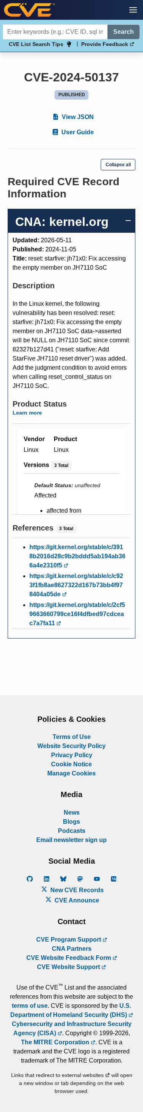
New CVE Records (76, 890)
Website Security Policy (71, 746)
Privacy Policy (71, 755)
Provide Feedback (105, 44)
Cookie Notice (71, 764)
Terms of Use (72, 737)
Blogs (71, 821)
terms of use (30, 1005)
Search (123, 32)
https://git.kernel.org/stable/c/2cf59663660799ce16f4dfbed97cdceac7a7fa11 (77, 614)
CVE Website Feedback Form (69, 958)
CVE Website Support (69, 967)
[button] (133, 9)
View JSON (77, 117)
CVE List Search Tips (36, 44)
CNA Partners (72, 948)
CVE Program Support (69, 939)
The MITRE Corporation (56, 1042)
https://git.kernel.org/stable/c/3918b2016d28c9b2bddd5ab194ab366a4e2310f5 (77, 556)
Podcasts (71, 831)
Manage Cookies (71, 773)
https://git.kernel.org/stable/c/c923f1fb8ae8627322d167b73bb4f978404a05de (76, 585)
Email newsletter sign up (71, 840)
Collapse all (118, 164)
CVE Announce (76, 900)
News (72, 812)
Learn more (27, 413)
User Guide (77, 132)
